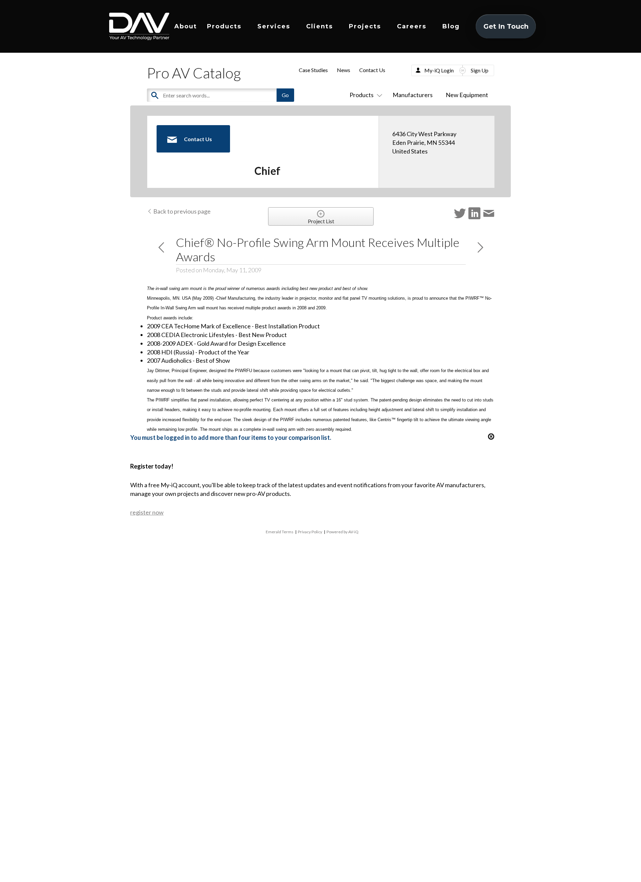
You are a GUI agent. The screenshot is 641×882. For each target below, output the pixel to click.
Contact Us (372, 70)
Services (273, 26)
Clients (319, 26)
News (343, 70)
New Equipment (467, 94)
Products (224, 26)
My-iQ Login (439, 70)
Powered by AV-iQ (343, 531)
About (185, 26)
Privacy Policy (310, 531)
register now (147, 512)
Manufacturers (413, 94)
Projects (365, 26)
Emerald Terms (279, 531)
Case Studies (313, 70)
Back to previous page (181, 211)
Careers (411, 26)
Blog (451, 26)
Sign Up (479, 70)
